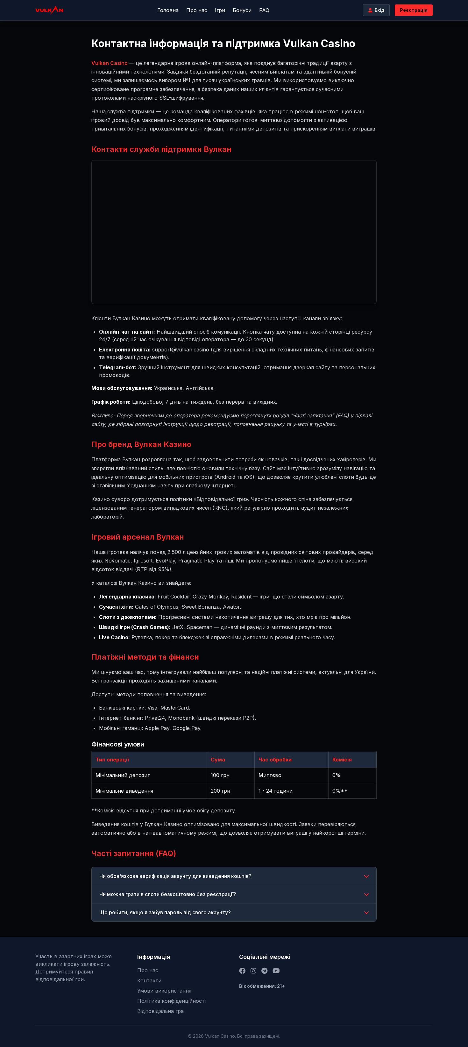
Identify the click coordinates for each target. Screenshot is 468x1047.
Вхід (379, 10)
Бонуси (242, 10)
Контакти (149, 980)
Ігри (220, 10)
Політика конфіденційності (171, 1001)
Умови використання (164, 990)
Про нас (196, 10)
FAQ (264, 10)
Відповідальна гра (160, 1011)
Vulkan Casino (110, 63)
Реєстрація (414, 10)
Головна (168, 10)
